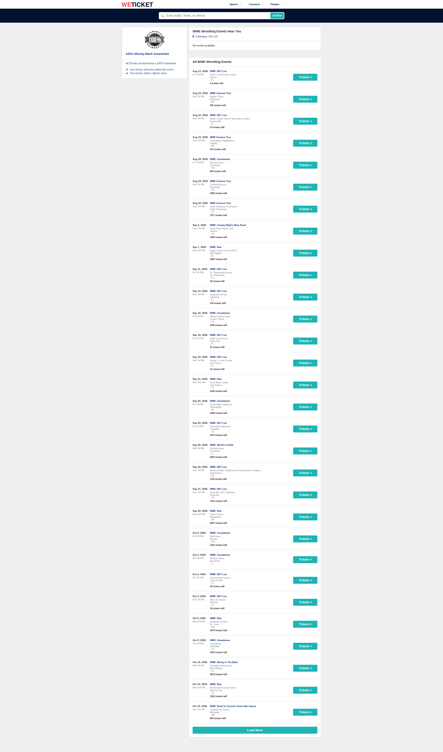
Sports (234, 4)
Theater (275, 4)
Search (277, 15)
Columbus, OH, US (206, 36)
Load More (255, 730)
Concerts (254, 4)
